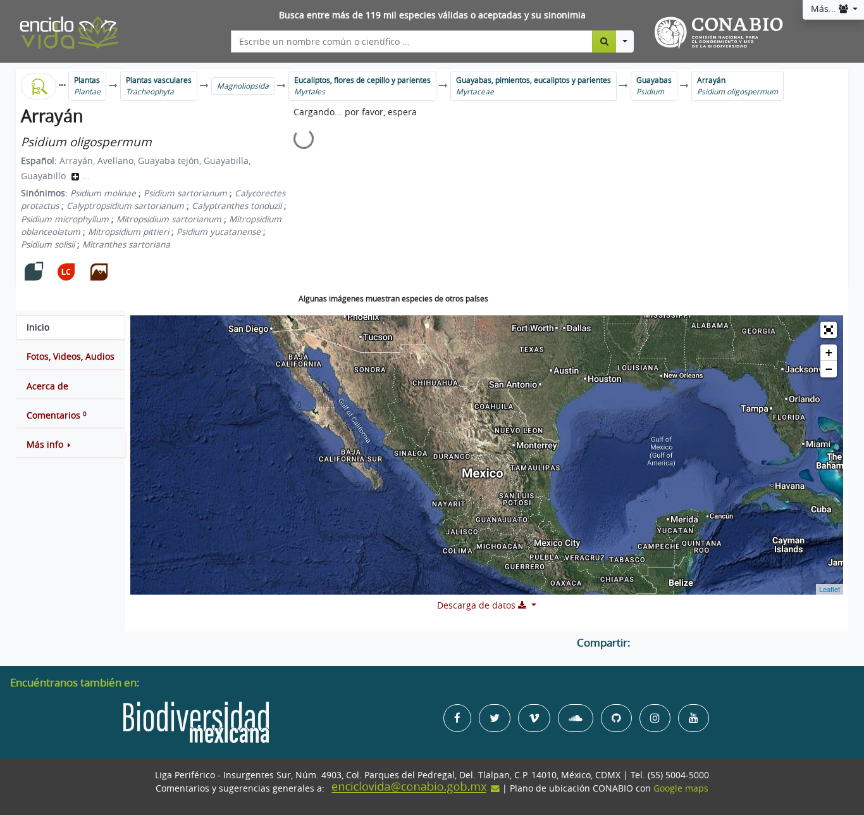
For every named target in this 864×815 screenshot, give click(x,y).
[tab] (70, 327)
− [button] (828, 369)
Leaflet (829, 589)
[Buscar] (604, 41)
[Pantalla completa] (828, 330)
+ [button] (828, 352)
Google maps (680, 788)
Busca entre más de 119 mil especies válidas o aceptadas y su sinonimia (432, 15)
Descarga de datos (477, 605)
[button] (70, 445)
